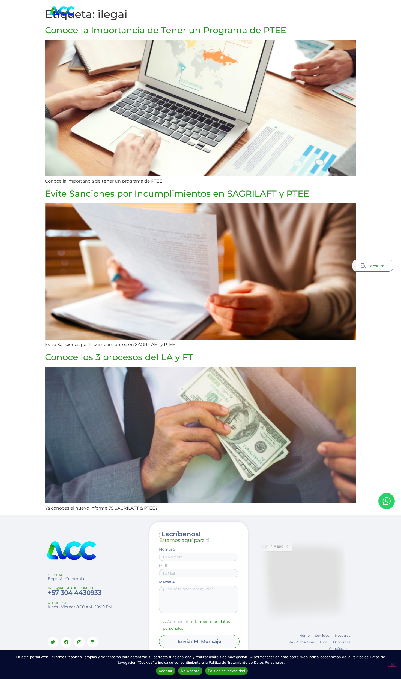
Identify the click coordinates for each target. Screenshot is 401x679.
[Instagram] (339, 12)
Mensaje (167, 582)
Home (125, 12)
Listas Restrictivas (201, 12)
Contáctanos (272, 12)
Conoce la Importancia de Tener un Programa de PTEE (165, 30)
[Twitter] (53, 642)
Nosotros (172, 12)
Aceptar (166, 671)
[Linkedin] (92, 642)
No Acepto (190, 671)
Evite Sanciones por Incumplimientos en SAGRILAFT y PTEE (177, 193)
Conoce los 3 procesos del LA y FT (119, 357)
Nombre (167, 549)
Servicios (144, 12)
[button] (303, 12)
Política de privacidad (226, 671)
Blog (227, 12)
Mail (163, 565)
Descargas (246, 12)
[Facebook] (66, 642)
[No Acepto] (392, 664)
